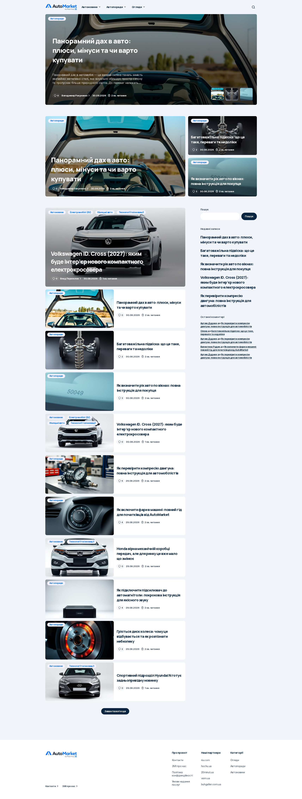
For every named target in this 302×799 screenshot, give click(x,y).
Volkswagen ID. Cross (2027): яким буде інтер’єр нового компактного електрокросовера (228, 282)
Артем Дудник (208, 323)
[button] (253, 7)
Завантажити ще (115, 711)
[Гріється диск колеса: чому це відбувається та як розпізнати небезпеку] (79, 640)
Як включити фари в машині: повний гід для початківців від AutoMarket (228, 348)
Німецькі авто (104, 212)
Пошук (204, 209)
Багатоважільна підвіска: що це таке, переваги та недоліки (227, 253)
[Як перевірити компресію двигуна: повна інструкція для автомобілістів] (79, 474)
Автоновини (57, 212)
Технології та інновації (131, 212)
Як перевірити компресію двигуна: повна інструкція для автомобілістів (225, 300)
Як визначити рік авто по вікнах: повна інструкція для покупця (227, 266)
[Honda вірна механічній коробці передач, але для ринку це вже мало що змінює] (79, 557)
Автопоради (57, 18)
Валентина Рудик (210, 346)
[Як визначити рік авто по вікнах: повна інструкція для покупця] (222, 177)
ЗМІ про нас (68, 786)
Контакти (50, 786)
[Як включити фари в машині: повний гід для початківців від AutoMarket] (79, 516)
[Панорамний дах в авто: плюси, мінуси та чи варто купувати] (115, 156)
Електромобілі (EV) (80, 212)
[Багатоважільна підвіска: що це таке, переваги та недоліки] (151, 59)
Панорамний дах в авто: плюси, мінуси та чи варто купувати (226, 239)
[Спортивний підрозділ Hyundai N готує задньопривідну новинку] (79, 681)
